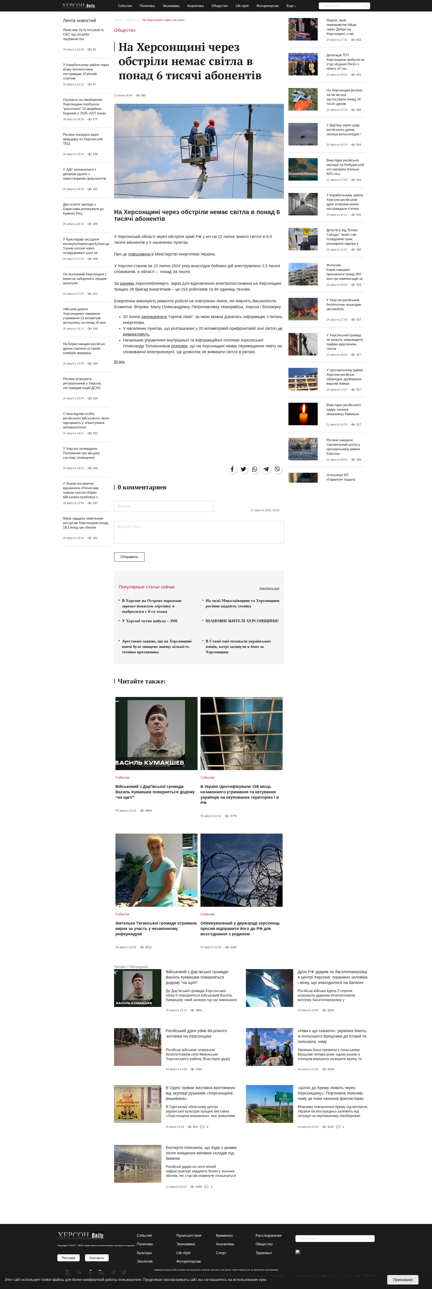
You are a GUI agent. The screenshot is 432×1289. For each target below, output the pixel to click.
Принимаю (403, 1280)
